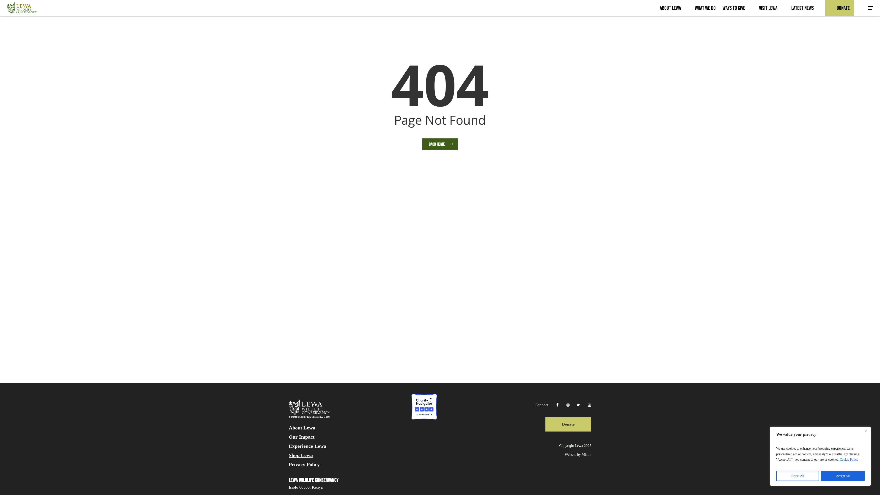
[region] (820, 456)
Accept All (843, 476)
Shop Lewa (301, 455)
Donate (568, 424)
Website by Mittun (578, 454)
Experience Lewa (307, 446)
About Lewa (302, 427)
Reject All (797, 476)
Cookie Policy (849, 459)
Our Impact (301, 437)
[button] (871, 8)
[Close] (866, 430)
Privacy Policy (304, 464)
